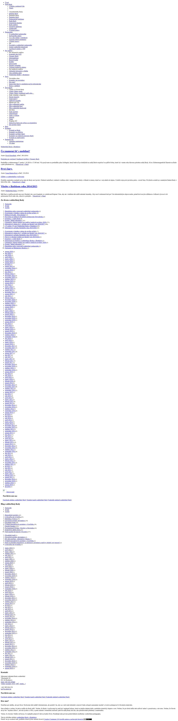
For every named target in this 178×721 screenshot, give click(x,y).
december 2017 (10, 346)
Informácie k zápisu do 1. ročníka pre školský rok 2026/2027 (25, 224)
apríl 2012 (8, 457)
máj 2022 (8, 285)
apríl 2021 (8, 557)
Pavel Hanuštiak (10, 155)
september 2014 (10, 411)
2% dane (12, 143)
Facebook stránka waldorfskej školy (14, 500)
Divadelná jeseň (10, 522)
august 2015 (9, 392)
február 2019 (9, 329)
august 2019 (9, 322)
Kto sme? (12, 82)
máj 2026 (8, 255)
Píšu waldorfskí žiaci (16, 106)
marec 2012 (9, 459)
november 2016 (10, 366)
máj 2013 (8, 436)
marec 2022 (9, 287)
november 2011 (10, 462)
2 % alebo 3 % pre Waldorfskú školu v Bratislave (21, 226)
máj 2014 (8, 418)
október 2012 (9, 449)
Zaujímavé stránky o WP (17, 49)
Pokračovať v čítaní (22, 164)
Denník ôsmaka (10, 526)
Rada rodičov (13, 25)
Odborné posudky (15, 101)
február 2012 (9, 461)
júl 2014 (8, 414)
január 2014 (9, 424)
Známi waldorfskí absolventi (18, 47)
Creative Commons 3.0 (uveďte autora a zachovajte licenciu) (64, 719)
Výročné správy (14, 30)
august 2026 (9, 251)
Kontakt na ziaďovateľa (17, 138)
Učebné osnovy (14, 41)
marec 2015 (9, 399)
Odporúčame (13, 113)
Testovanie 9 (13, 99)
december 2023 (10, 275)
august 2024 (9, 270)
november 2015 (10, 386)
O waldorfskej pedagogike (17, 34)
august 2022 (9, 283)
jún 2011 (8, 468)
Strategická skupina (15, 23)
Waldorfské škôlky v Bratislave (19, 75)
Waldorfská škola (11, 191)
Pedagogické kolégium (16, 19)
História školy (13, 14)
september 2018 (10, 337)
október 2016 (9, 368)
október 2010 (9, 483)
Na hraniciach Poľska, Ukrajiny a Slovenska (19, 528)
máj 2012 (8, 455)
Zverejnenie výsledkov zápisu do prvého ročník (20, 213)
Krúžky (11, 62)
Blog (6, 126)
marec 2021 (9, 559)
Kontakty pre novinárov (17, 80)
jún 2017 (8, 355)
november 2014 (10, 407)
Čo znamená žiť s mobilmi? (15, 151)
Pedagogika (9, 32)
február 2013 (9, 442)
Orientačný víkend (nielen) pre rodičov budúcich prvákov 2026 (25, 222)
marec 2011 (9, 473)
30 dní (7, 206)
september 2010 (10, 666)
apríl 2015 (8, 398)
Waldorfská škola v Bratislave (10, 147)
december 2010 (10, 479)
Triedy (11, 8)
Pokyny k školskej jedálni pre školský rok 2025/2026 (22, 237)
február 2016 (9, 381)
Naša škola (8, 4)
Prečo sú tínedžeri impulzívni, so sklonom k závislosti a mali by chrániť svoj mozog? (32, 543)
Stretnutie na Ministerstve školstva (16, 248)
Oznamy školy (14, 56)
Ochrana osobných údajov (17, 67)
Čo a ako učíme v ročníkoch (18, 38)
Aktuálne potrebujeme (16, 141)
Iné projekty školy (15, 125)
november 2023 (10, 277)
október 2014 (9, 409)
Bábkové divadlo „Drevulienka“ (15, 215)
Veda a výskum (14, 115)
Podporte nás (9, 139)
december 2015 (10, 385)
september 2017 (10, 351)
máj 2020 (8, 309)
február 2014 (9, 627)
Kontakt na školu (14, 130)
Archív (7, 208)
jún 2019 (8, 324)
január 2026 (9, 261)
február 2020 (9, 312)
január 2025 (9, 266)
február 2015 (9, 401)
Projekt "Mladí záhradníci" (14, 220)
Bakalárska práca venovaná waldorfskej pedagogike (22, 211)
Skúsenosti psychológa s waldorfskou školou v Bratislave (24, 240)
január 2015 (9, 403)
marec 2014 (9, 422)
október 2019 (9, 577)
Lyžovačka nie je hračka (13, 517)
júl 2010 (8, 486)
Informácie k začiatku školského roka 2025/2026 (21, 228)
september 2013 (10, 431)
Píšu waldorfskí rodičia (16, 104)
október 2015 (9, 388)
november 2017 (10, 348)
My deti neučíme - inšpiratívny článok (17, 539)
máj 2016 (8, 375)
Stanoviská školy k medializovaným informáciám (25, 84)
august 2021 (9, 294)
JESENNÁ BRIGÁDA (13, 530)
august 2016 (9, 372)
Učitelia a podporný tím (16, 6)
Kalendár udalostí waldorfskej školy (60, 500)
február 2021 (9, 298)
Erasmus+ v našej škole (13, 218)
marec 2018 (9, 342)
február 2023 (9, 281)
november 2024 (10, 268)
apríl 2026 (8, 257)
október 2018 (9, 335)
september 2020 (10, 305)
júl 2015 (8, 605)
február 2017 (9, 361)
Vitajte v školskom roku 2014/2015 (19, 186)
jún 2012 (8, 453)
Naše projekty (13, 112)
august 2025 (9, 262)
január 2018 (9, 344)
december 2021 (10, 292)
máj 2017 (8, 357)
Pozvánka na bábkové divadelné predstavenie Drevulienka (24, 217)
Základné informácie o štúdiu (18, 71)
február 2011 (9, 475)
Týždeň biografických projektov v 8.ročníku (19, 524)
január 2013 (9, 444)
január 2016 (9, 383)
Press (6, 76)
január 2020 (9, 314)
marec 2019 (9, 327)
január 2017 (9, 362)
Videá (11, 119)
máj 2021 (8, 296)
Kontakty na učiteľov (16, 132)
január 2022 (9, 290)
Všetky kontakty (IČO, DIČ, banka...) (13, 684)
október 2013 (9, 429)
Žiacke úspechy (14, 97)
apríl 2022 (8, 550)
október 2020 (9, 303)
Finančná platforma (15, 26)
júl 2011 (8, 466)
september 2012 (10, 451)
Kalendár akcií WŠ (15, 54)
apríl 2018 (8, 340)
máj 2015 (8, 396)
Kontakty (8, 128)
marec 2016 (9, 379)
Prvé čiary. (6, 168)
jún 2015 (8, 394)
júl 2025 (8, 264)
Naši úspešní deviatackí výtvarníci (16, 532)
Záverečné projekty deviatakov (15, 520)
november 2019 (10, 318)
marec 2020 (9, 311)
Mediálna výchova (11, 519)
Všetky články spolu (15, 91)
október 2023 (9, 279)
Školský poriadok (14, 65)
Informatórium (13, 58)
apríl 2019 (8, 325)
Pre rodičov (8, 51)
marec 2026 (9, 259)
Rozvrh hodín (13, 60)
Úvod (7, 2)
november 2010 (10, 481)
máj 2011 (8, 470)
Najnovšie (8, 204)
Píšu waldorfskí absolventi (17, 108)
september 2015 (10, 390)
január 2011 (9, 477)
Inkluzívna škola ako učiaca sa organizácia (23, 123)
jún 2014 (8, 416)
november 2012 (10, 448)
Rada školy (12, 21)
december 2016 (10, 364)
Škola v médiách (14, 86)
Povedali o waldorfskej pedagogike (20, 45)
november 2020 (10, 301)
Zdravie (11, 117)
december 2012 (10, 446)
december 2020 (10, 299)
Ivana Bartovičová (11, 173)
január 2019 (9, 331)
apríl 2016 (8, 377)
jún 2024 (8, 272)
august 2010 (9, 485)
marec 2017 (9, 359)
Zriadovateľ (13, 28)
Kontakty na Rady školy (17, 134)
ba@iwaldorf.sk (6, 689)
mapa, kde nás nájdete (8, 682)
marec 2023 (9, 548)
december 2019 (10, 316)
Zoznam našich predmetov (17, 39)
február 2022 (9, 288)
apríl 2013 (8, 438)
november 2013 (10, 427)
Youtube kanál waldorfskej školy (37, 500)
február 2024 (9, 274)
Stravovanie (13, 63)
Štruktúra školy (14, 17)
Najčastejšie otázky (15, 36)
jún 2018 (8, 338)
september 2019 (10, 320)
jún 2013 (8, 435)
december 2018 (10, 333)
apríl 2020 (8, 566)
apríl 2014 (8, 420)
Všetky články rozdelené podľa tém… (21, 93)
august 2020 (9, 307)
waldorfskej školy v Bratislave (26, 717)
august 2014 (9, 412)
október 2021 (9, 553)
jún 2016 (8, 374)
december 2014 (10, 405)
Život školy (8, 88)
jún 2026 (8, 253)
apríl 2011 (8, 472)
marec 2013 (9, 440)
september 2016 (10, 370)
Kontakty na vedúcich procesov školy (21, 136)
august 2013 (9, 433)
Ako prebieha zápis (15, 73)
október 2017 (9, 349)
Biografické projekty (12, 515)
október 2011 (9, 464)
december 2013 (10, 425)
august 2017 (9, 353)
